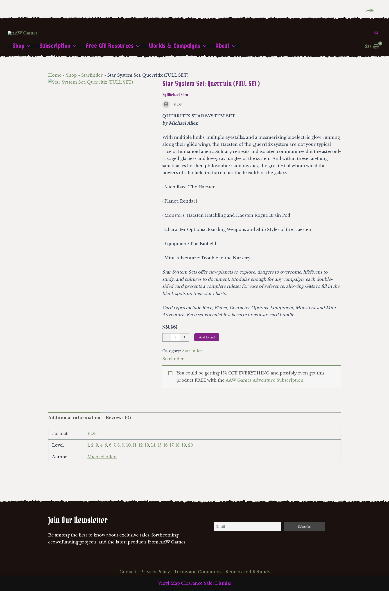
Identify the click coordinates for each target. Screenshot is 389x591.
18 (177, 445)
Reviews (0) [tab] (118, 417)
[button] (376, 33)
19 (184, 445)
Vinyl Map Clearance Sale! (186, 583)
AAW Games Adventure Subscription (264, 380)
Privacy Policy (155, 571)
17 (171, 445)
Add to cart (207, 337)
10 (128, 445)
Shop (71, 75)
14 (153, 445)
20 (190, 445)
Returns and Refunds (247, 571)
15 (159, 445)
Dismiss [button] (223, 583)
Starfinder (92, 75)
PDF (92, 433)
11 (134, 445)
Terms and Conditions (197, 571)
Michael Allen (102, 456)
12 (140, 445)
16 (165, 445)
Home (54, 75)
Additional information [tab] (74, 417)
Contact (128, 571)
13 (147, 445)
